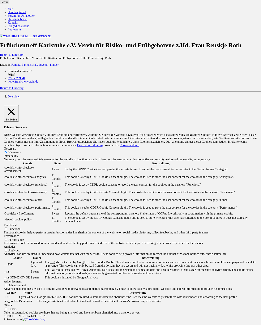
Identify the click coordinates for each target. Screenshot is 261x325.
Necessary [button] (10, 148)
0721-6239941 (16, 78)
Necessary (14, 152)
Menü (5, 2)
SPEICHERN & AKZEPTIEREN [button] (25, 316)
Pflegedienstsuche (18, 26)
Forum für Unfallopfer (21, 15)
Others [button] (8, 305)
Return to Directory (12, 54)
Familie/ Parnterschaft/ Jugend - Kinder (34, 64)
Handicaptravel (17, 12)
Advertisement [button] (12, 281)
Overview (14, 96)
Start (10, 8)
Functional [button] (10, 225)
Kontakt (12, 22)
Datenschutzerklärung (90, 145)
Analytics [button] (9, 246)
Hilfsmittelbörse (17, 19)
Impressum (14, 29)
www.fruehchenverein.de (23, 81)
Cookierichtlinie (129, 145)
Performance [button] (11, 235)
